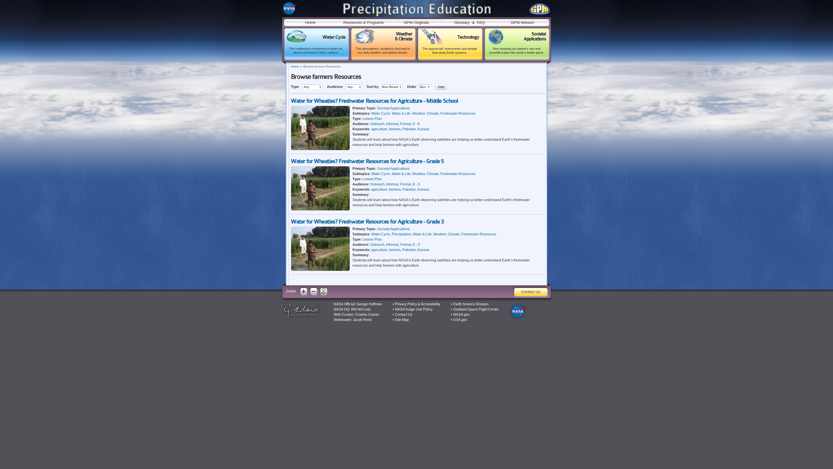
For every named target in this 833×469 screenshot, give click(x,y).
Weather (418, 113)
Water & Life (401, 113)
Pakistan (409, 129)
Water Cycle (380, 113)
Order (412, 87)
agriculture (379, 129)
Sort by (373, 87)
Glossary (462, 22)
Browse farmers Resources (322, 66)
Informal (392, 124)
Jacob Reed (362, 320)
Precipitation (401, 234)
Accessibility (430, 304)
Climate (433, 113)
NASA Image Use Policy (414, 309)
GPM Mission (522, 22)
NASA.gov (461, 314)
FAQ (481, 22)
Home (310, 22)
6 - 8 (416, 124)
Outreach (377, 124)
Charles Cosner (367, 314)
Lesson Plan (372, 119)
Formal (405, 124)
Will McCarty (361, 309)
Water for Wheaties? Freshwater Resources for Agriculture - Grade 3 (367, 221)
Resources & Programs (363, 22)
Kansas (423, 129)
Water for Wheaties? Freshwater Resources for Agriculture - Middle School (374, 101)
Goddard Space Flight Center (475, 309)
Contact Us (530, 292)
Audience (335, 87)
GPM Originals (416, 22)
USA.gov (460, 320)
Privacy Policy (406, 304)
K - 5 (416, 184)
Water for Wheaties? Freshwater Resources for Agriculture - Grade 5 (367, 161)
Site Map (402, 320)
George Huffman (369, 304)
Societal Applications (393, 108)
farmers (395, 129)
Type (295, 87)
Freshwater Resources (457, 113)
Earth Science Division (471, 304)
